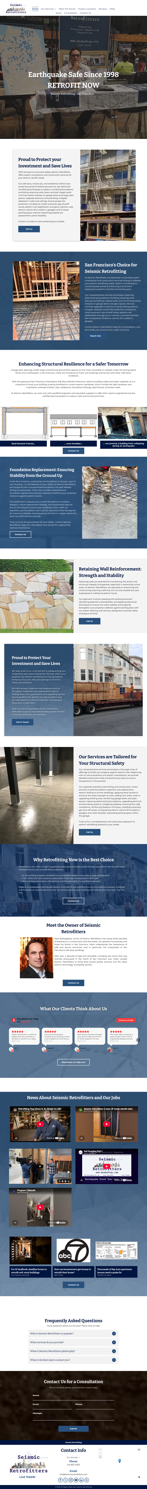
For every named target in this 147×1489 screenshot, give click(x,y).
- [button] (100, 1452)
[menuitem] (35, 9)
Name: (36, 1395)
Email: (36, 1404)
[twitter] (65, 1480)
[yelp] (86, 1480)
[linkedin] (81, 1480)
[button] (9, 1040)
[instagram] (70, 1480)
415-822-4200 (73, 1465)
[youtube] (76, 1480)
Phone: (78, 1404)
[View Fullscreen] (100, 1456)
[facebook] (60, 1480)
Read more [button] (16, 1041)
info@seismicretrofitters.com (73, 1474)
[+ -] (120, 1463)
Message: (37, 1413)
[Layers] (139, 1449)
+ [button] (100, 1449)
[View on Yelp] (11, 1049)
